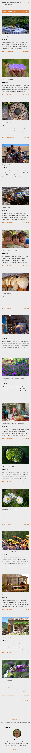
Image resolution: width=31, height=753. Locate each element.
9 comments (9, 308)
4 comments (9, 438)
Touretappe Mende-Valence (12, 552)
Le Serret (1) (6, 637)
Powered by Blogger (16, 719)
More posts (26, 700)
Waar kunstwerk (8, 293)
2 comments (9, 265)
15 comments (10, 137)
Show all (25, 11)
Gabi (3, 594)
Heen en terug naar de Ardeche (11, 3)
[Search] (25, 2)
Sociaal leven (7, 36)
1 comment (9, 524)
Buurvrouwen (7, 336)
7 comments (9, 481)
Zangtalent (6, 122)
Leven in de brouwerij (10, 250)
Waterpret (6, 207)
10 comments (10, 695)
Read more (26, 51)
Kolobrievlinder (7, 79)
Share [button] (3, 51)
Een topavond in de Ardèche (13, 423)
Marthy (17, 740)
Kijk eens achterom (9, 466)
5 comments (9, 51)
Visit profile (16, 749)
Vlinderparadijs (8, 680)
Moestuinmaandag (9, 509)
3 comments (9, 94)
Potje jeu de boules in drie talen (13, 165)
